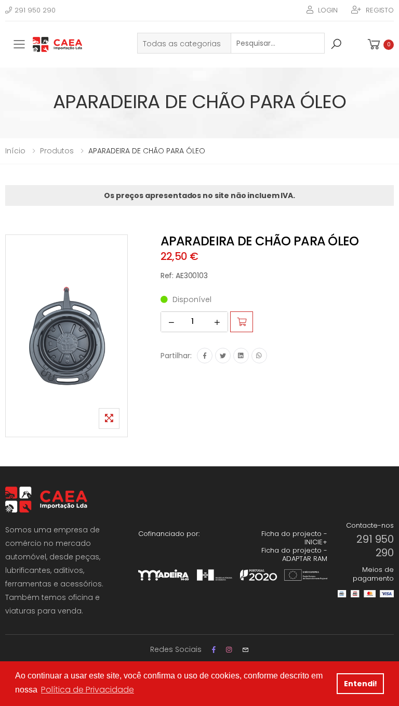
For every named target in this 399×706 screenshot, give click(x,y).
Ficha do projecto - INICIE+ (294, 538)
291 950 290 (35, 10)
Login (328, 10)
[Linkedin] (241, 355)
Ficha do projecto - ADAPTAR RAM (294, 554)
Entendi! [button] (360, 683)
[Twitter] (223, 355)
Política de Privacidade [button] (87, 690)
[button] (380, 44)
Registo (380, 10)
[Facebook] (204, 355)
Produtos (57, 151)
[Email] (245, 649)
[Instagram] (229, 649)
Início (15, 151)
